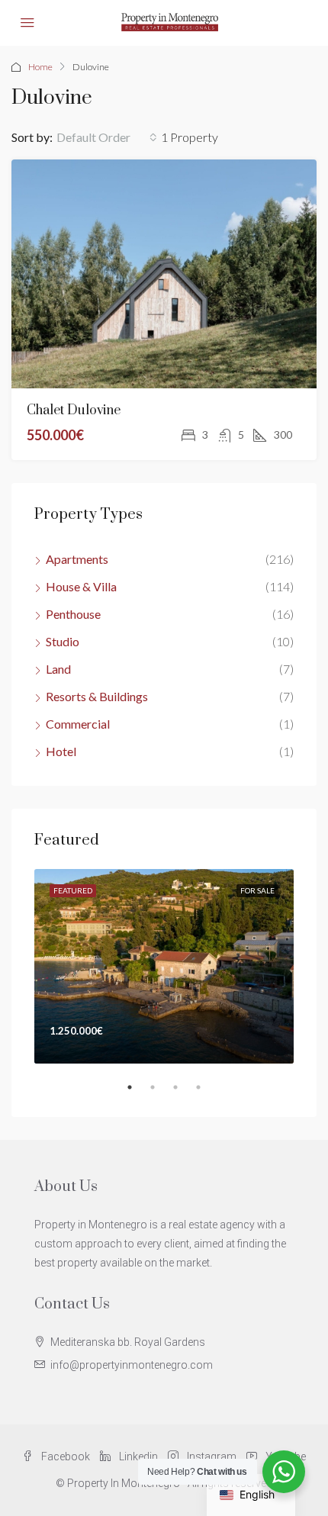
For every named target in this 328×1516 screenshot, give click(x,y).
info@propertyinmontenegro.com (131, 1365)
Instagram (210, 1456)
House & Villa (81, 586)
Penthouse (73, 614)
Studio (62, 641)
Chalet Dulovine (74, 410)
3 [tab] (183, 1093)
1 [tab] (137, 1093)
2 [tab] (160, 1093)
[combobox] (106, 137)
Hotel (61, 751)
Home (40, 66)
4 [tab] (206, 1093)
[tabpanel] (164, 966)
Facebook (64, 1456)
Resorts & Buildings (97, 696)
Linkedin (137, 1456)
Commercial (78, 723)
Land (58, 668)
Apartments (77, 559)
